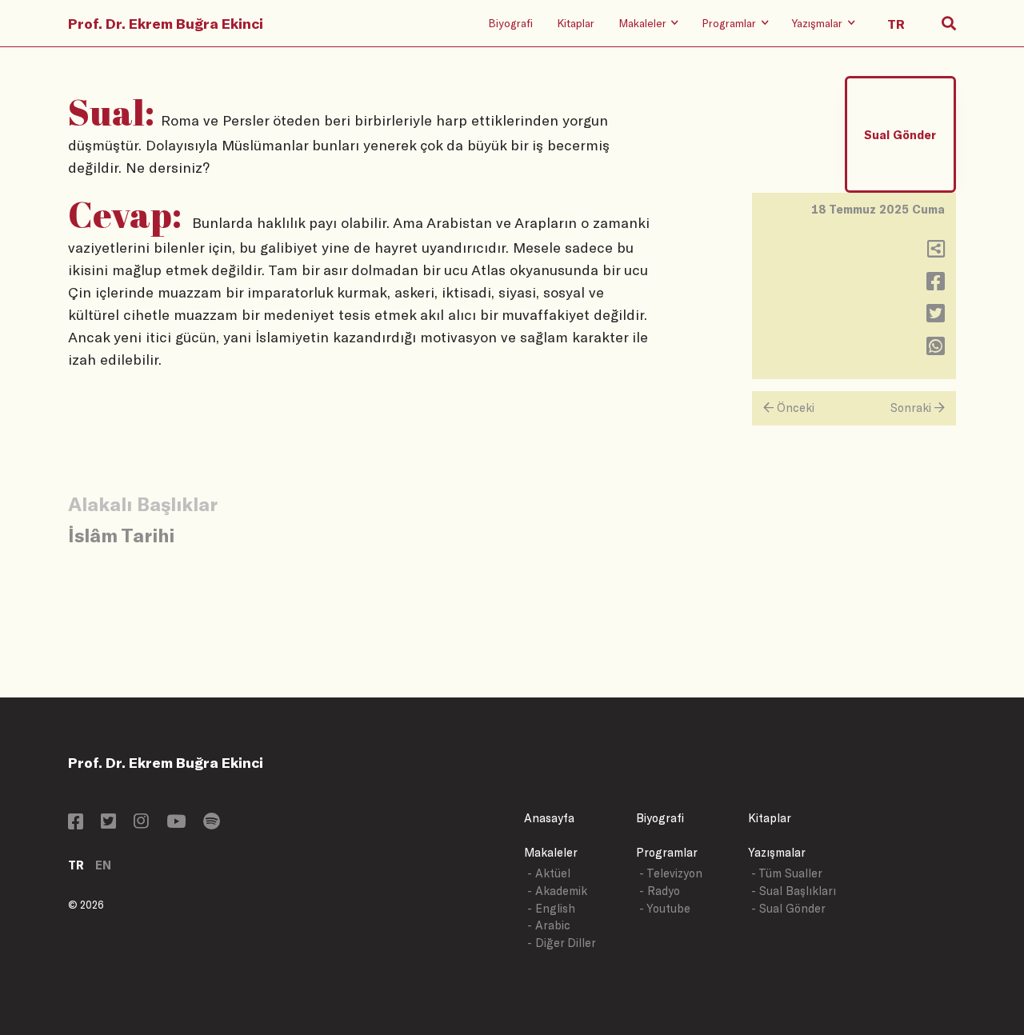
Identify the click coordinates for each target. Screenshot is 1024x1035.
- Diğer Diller (561, 942)
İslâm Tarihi (121, 534)
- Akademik (557, 890)
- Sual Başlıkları (793, 890)
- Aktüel (548, 873)
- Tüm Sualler (786, 873)
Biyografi (510, 23)
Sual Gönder (900, 135)
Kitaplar (575, 23)
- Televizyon (670, 873)
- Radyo (659, 890)
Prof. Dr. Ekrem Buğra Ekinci (165, 23)
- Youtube (664, 908)
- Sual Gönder (788, 908)
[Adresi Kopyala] (936, 252)
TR (76, 865)
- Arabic (548, 925)
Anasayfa (549, 818)
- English (551, 908)
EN (103, 865)
